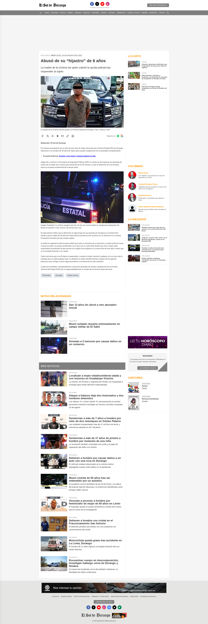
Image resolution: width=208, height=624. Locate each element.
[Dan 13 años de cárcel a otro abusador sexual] (54, 309)
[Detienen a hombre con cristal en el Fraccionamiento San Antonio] (54, 525)
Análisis (86, 13)
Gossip (104, 13)
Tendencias (121, 13)
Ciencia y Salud (133, 13)
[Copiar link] (67, 136)
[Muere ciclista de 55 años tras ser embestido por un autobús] (54, 484)
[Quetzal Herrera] (132, 197)
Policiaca (54, 13)
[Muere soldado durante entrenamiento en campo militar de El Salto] (54, 327)
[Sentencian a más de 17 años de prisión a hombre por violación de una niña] (54, 442)
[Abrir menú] (40, 12)
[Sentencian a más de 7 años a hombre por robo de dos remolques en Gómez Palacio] (54, 422)
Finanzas (78, 13)
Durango (59, 275)
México (63, 13)
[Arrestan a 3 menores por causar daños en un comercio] (54, 345)
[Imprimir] (73, 136)
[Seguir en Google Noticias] (122, 136)
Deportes (153, 13)
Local (47, 13)
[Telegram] (57, 136)
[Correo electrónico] (62, 136)
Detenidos (46, 275)
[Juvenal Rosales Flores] (132, 186)
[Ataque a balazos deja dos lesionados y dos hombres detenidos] (54, 401)
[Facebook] (92, 4)
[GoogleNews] (109, 607)
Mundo (70, 13)
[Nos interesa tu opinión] (104, 588)
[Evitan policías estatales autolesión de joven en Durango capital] (134, 259)
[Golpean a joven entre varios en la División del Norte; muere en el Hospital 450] (134, 238)
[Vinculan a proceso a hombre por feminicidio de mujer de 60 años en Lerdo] (54, 505)
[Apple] (114, 607)
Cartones (95, 13)
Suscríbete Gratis (147, 368)
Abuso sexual (72, 275)
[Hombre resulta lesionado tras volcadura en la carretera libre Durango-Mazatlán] (134, 248)
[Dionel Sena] (132, 175)
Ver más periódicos (158, 5)
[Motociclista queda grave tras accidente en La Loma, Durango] (54, 545)
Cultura (111, 13)
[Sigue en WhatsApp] (118, 136)
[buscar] (167, 12)
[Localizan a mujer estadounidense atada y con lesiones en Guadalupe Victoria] (54, 380)
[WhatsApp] (52, 136)
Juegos (162, 13)
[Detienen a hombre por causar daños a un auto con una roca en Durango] (54, 462)
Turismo (144, 13)
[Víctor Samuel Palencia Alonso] (132, 208)
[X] (97, 4)
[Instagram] (108, 4)
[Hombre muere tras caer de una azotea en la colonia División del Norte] (134, 228)
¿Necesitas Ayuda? (104, 602)
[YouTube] (102, 4)
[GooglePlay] (120, 607)
